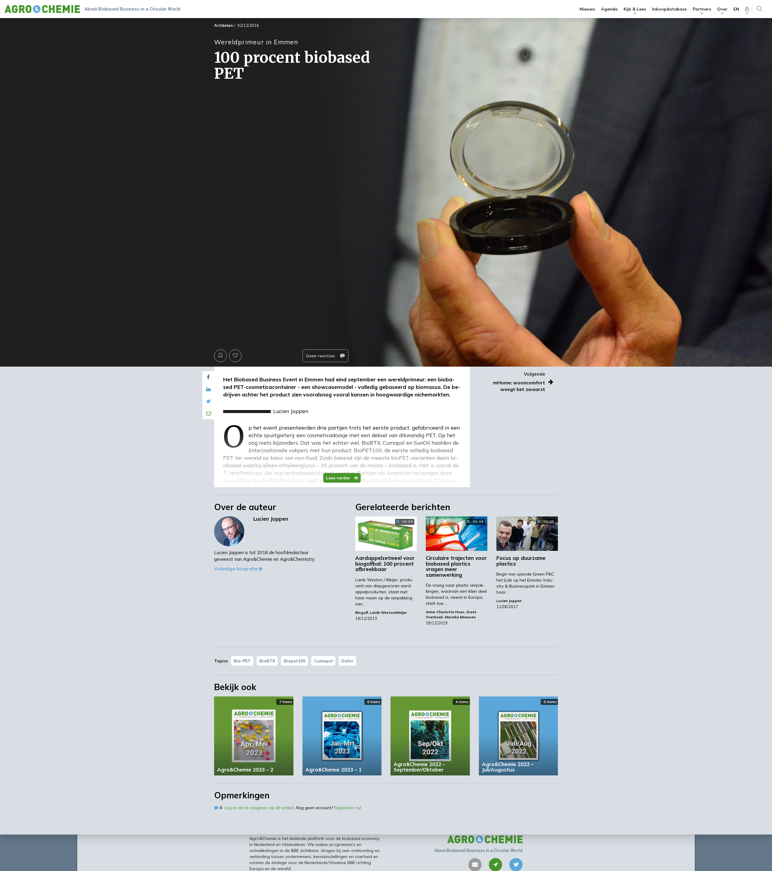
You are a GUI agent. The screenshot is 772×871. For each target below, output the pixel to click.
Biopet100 (294, 661)
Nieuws (587, 9)
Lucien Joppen (508, 600)
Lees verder (338, 478)
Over (722, 9)
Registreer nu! (347, 807)
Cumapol (323, 661)
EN (736, 9)
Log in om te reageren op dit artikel (259, 807)
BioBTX (267, 661)
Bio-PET (242, 661)
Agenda (609, 9)
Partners (702, 9)
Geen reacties (321, 355)
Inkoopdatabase (669, 9)
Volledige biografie (236, 569)
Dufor (347, 661)
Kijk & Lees (635, 9)
